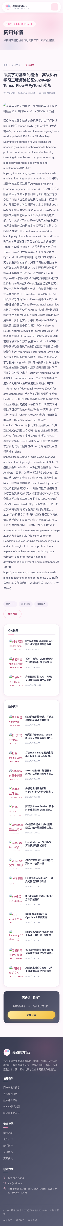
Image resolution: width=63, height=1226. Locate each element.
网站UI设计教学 (11, 1087)
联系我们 (32, 1220)
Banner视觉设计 (11, 1106)
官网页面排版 (10, 1093)
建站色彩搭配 (10, 1100)
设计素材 (8, 1139)
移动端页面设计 (11, 1113)
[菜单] (54, 7)
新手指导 (8, 1145)
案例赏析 (8, 1133)
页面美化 (8, 1158)
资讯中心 (15, 64)
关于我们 (7, 1220)
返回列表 (12, 613)
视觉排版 (25, 604)
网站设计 (10, 604)
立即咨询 (31, 1014)
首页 (5, 64)
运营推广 (41, 604)
